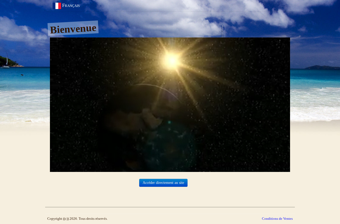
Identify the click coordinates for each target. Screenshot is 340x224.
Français (71, 5)
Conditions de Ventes (277, 219)
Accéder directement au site (163, 183)
